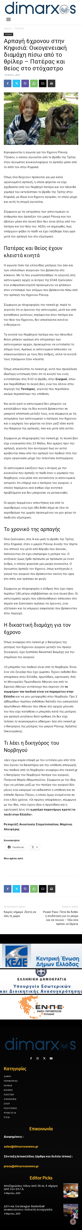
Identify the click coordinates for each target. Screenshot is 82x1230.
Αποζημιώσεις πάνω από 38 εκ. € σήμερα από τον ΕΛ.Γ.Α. (31, 1187)
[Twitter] (16, 83)
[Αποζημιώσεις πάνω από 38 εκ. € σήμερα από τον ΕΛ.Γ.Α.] (70, 1190)
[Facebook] (7, 83)
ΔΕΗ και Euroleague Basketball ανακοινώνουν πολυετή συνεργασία (28, 1207)
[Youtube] (51, 1058)
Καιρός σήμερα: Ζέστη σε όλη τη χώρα (20, 914)
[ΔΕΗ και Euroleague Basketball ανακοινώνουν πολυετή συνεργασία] (70, 1211)
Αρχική (7, 28)
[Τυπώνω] (51, 83)
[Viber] (25, 83)
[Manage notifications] (73, 1222)
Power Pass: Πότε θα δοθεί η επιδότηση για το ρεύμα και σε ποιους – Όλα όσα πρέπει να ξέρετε (60, 918)
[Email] (43, 83)
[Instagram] (37, 1058)
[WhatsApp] (34, 83)
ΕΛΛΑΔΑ (19, 28)
